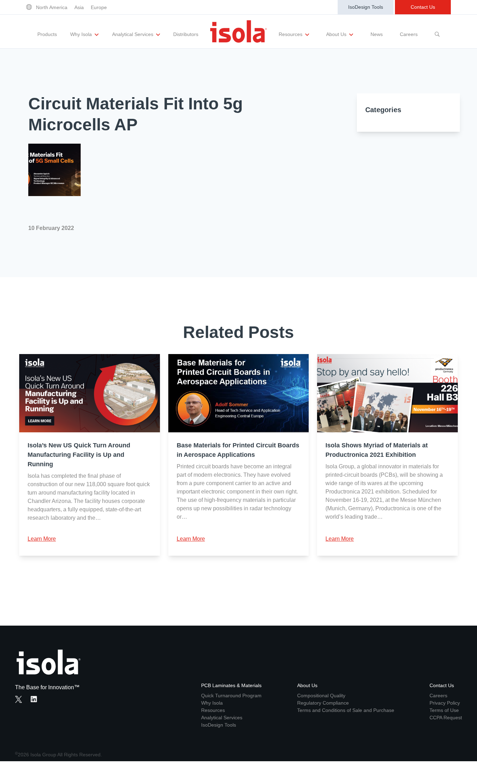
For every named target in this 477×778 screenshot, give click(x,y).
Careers (409, 34)
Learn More (42, 539)
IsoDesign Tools (365, 7)
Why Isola (81, 34)
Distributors (185, 34)
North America (51, 7)
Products (47, 34)
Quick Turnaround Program (231, 695)
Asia (79, 7)
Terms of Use (444, 710)
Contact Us (423, 7)
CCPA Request (446, 717)
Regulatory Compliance (323, 703)
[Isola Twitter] (18, 699)
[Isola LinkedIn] (36, 700)
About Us (337, 34)
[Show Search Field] (437, 31)
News (376, 34)
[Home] (238, 31)
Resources (291, 34)
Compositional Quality (321, 695)
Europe (99, 7)
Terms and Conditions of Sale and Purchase (345, 710)
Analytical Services (133, 34)
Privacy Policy (445, 703)
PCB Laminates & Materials (231, 685)
